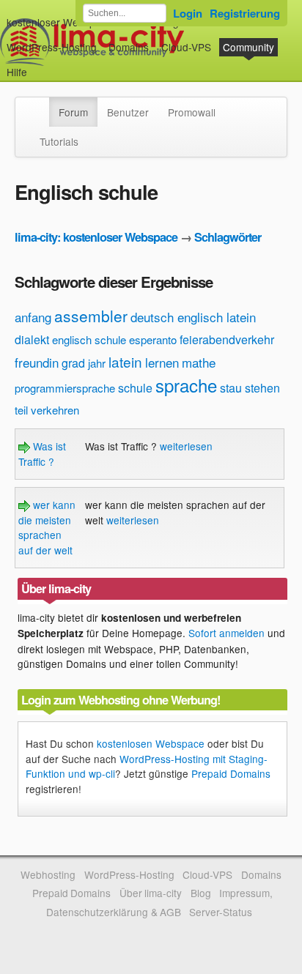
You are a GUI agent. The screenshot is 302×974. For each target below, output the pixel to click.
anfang (33, 317)
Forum (73, 112)
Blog (201, 892)
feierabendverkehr (227, 339)
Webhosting (48, 874)
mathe (199, 362)
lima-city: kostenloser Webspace (96, 236)
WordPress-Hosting (52, 47)
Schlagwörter (227, 236)
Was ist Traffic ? (42, 453)
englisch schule (89, 339)
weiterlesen (186, 446)
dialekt (32, 339)
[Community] (39, 104)
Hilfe (17, 71)
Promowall (192, 112)
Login (187, 13)
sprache (186, 385)
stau (231, 387)
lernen (162, 362)
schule (135, 387)
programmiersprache (65, 387)
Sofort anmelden (226, 632)
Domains (128, 47)
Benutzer (128, 112)
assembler (91, 316)
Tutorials (59, 141)
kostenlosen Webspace (151, 743)
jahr (97, 363)
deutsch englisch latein (193, 317)
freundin (37, 362)
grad (73, 362)
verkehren (55, 409)
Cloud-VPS (186, 47)
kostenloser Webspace (59, 22)
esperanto (153, 339)
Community (248, 47)
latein (125, 361)
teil (21, 409)
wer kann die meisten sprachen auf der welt (47, 527)
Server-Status (220, 911)
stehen (262, 387)
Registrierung (245, 13)
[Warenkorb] (39, 65)
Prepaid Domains (230, 773)
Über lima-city (150, 892)
